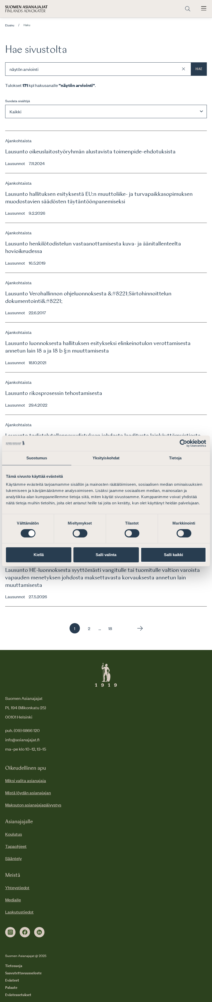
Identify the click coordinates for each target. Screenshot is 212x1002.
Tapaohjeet (16, 846)
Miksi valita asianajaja (25, 780)
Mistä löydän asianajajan (28, 792)
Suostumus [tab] (36, 458)
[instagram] (10, 932)
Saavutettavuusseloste (23, 973)
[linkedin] (39, 932)
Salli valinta (106, 554)
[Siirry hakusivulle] (187, 8)
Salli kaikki (173, 554)
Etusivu (9, 25)
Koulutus (13, 834)
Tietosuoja (13, 966)
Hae (198, 69)
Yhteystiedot (17, 887)
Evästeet (12, 980)
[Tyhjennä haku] (183, 69)
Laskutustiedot (19, 912)
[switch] (80, 533)
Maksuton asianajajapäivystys (33, 804)
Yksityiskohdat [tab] (106, 458)
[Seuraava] (138, 628)
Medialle (13, 899)
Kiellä (39, 554)
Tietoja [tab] (175, 458)
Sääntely (13, 858)
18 (110, 628)
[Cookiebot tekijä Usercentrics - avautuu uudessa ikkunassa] (183, 443)
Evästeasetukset (18, 995)
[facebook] (25, 932)
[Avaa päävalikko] (204, 9)
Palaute (11, 988)
